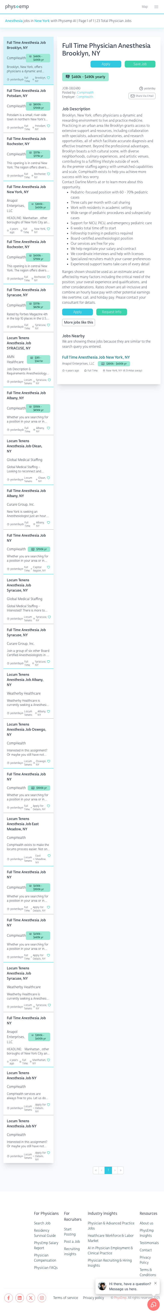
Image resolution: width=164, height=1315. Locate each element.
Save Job (140, 64)
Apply (106, 64)
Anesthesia (14, 21)
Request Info (111, 312)
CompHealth (85, 93)
